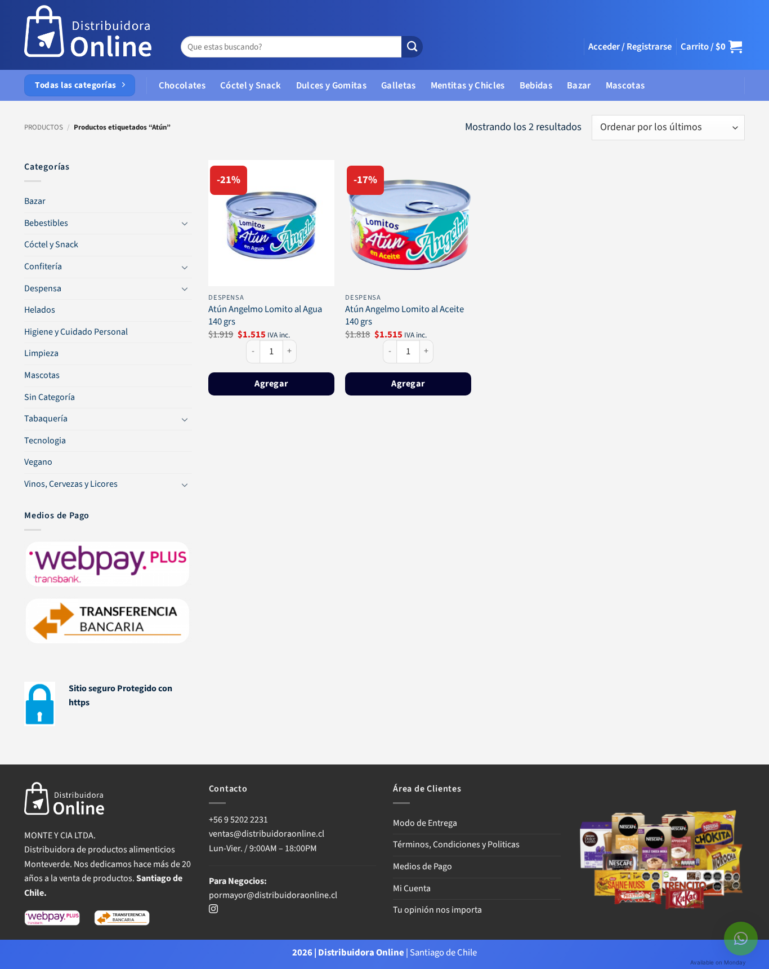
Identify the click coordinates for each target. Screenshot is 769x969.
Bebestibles (46, 223)
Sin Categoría (49, 397)
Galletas (398, 85)
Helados (39, 310)
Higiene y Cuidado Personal (76, 332)
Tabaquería (46, 418)
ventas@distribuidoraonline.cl (267, 834)
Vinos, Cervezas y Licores (71, 484)
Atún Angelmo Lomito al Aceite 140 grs (404, 316)
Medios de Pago (422, 866)
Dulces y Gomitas (331, 85)
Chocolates (182, 85)
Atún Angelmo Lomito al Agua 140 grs (265, 316)
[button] (630, 47)
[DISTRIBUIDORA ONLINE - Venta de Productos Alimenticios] (88, 35)
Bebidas (536, 85)
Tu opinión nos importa (437, 910)
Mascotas (625, 85)
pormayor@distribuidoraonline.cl (273, 895)
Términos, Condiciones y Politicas (456, 844)
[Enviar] (412, 47)
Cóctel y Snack (250, 85)
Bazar (579, 85)
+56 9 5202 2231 (238, 820)
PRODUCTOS (43, 127)
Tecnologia (45, 440)
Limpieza (41, 353)
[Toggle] (185, 223)
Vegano (38, 462)
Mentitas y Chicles (468, 85)
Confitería (43, 266)
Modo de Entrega (425, 823)
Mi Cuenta (412, 888)
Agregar (271, 383)
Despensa (42, 288)
